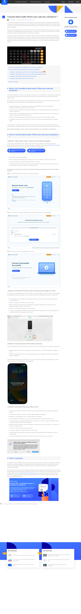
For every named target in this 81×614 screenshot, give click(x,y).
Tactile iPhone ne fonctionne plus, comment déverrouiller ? (24, 555)
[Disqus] (40, 523)
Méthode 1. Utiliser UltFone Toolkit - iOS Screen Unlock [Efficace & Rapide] (27, 72)
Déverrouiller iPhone (30, 19)
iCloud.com (15, 299)
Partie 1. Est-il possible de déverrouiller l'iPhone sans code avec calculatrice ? (25, 67)
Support (78, 1)
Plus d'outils (47, 1)
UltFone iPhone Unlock (70, 17)
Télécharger (70, 1)
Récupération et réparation (21, 1)
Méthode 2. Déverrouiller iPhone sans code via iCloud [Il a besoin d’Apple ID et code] (28, 74)
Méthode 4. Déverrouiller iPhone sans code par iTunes (22, 78)
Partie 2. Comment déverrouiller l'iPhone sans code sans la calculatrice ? (24, 69)
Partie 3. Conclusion (13, 81)
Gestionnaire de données (35, 1)
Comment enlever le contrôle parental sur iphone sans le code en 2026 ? (24, 560)
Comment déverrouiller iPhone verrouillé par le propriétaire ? (57, 565)
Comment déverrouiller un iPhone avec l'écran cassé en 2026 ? (24, 565)
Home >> (3, 503)
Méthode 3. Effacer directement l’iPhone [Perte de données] (23, 76)
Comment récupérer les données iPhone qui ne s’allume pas (59, 560)
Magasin (63, 1)
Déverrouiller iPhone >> (9, 503)
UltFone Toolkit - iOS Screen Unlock (28, 473)
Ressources (70, 4)
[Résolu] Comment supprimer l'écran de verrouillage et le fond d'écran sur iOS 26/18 (59, 555)
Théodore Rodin (12, 19)
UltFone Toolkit (13, 481)
